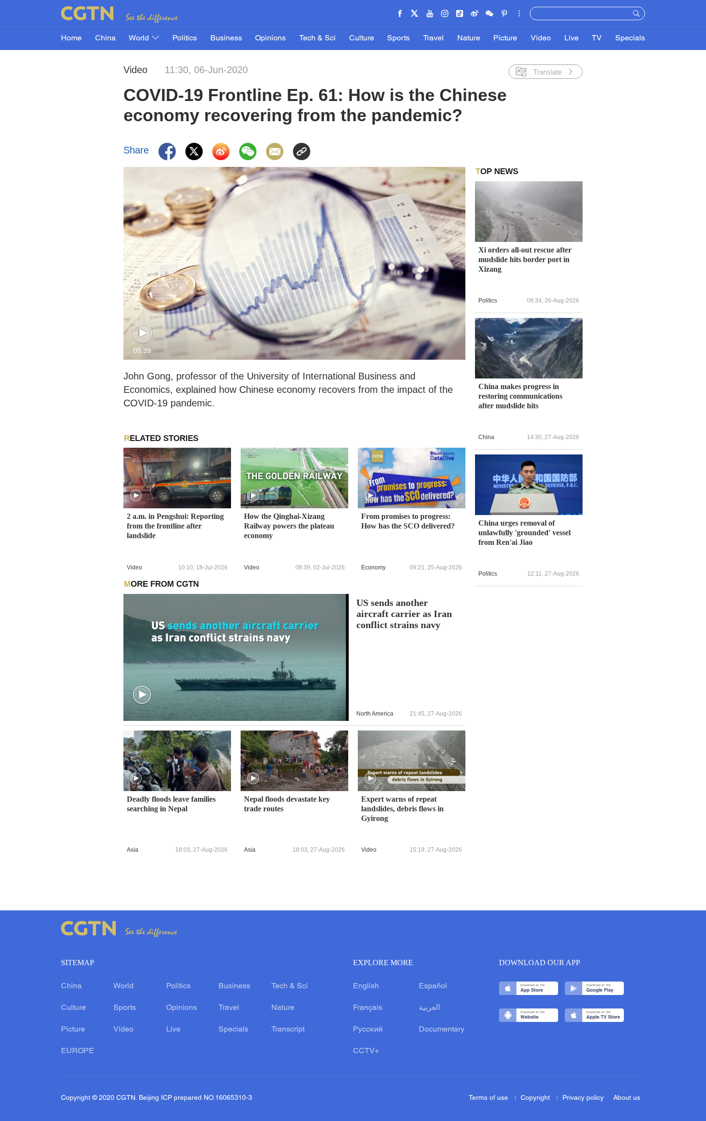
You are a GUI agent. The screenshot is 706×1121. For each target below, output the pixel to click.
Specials (630, 38)
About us (626, 1098)
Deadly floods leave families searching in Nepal (171, 804)
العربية (429, 1008)
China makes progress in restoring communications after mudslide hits (520, 396)
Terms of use (489, 1098)
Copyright (536, 1098)
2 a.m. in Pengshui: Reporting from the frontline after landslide (175, 526)
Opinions (270, 38)
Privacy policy (583, 1098)
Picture (505, 38)
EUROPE (77, 1051)
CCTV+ (366, 1051)
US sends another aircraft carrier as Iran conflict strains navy (404, 614)
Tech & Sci (317, 38)
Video (541, 38)
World (140, 38)
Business (226, 38)
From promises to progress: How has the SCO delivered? (408, 521)
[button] (142, 333)
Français (367, 1008)
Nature (468, 38)
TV (597, 38)
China (105, 38)
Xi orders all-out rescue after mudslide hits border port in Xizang (525, 259)
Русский (368, 1029)
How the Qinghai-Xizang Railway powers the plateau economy (289, 526)
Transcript (287, 1029)
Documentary (441, 1029)
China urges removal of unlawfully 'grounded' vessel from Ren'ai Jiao (524, 532)
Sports (398, 38)
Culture (361, 38)
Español (433, 986)
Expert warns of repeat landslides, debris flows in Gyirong (402, 808)
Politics (184, 38)
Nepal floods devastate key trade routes (287, 804)
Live (571, 38)
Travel (433, 38)
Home (71, 38)
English (366, 986)
